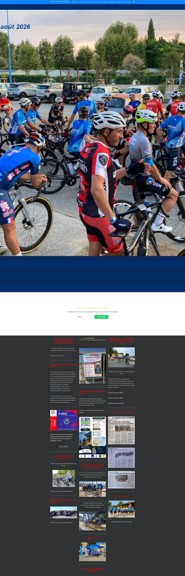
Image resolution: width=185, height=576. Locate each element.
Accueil (68, 2)
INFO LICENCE (63, 446)
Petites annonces (101, 2)
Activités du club (84, 2)
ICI (120, 371)
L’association (75, 2)
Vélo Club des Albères (59, 1)
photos (70, 491)
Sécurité (93, 2)
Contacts (128, 2)
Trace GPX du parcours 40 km (115, 392)
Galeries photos (120, 2)
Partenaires (111, 2)
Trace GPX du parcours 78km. (115, 398)
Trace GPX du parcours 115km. (116, 403)
